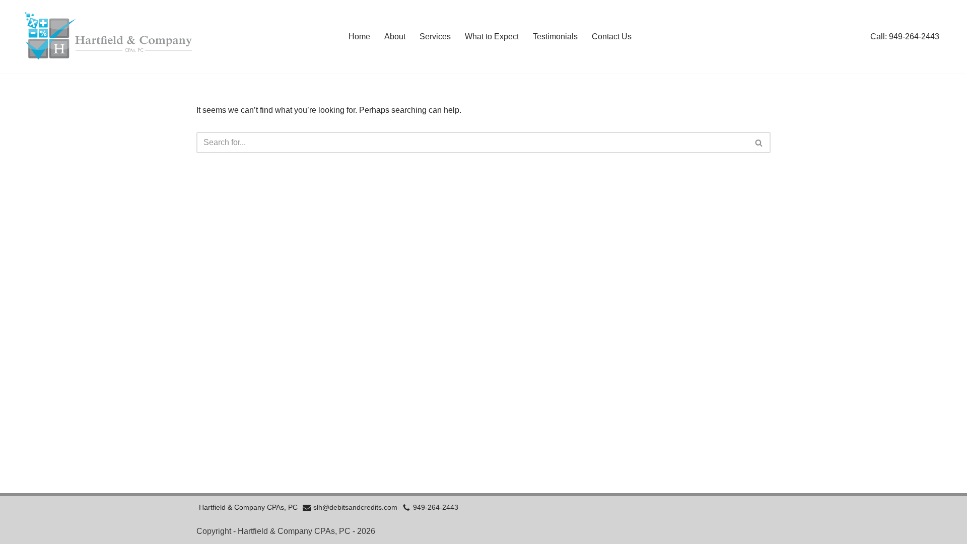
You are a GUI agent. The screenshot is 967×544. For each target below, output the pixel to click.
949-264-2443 (435, 507)
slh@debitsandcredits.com (355, 507)
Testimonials (555, 36)
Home (359, 36)
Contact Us (612, 36)
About (394, 36)
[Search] (759, 142)
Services (435, 36)
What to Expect (492, 36)
